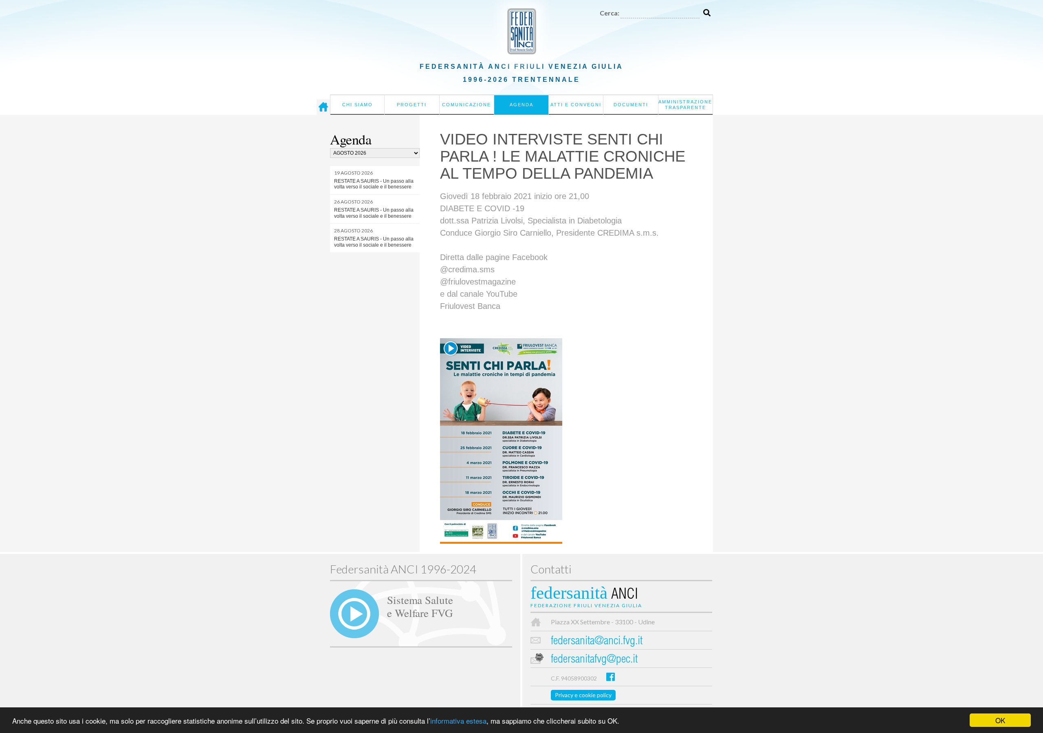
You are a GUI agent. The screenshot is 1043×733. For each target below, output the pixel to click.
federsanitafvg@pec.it (594, 660)
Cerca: (609, 13)
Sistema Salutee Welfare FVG (420, 606)
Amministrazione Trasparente (685, 104)
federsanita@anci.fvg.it (597, 642)
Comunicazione (466, 104)
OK (1000, 720)
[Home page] (323, 107)
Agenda (521, 104)
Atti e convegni (575, 104)
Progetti (412, 104)
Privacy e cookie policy (583, 694)
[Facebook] (610, 677)
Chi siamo (357, 104)
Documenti (631, 104)
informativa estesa (458, 720)
